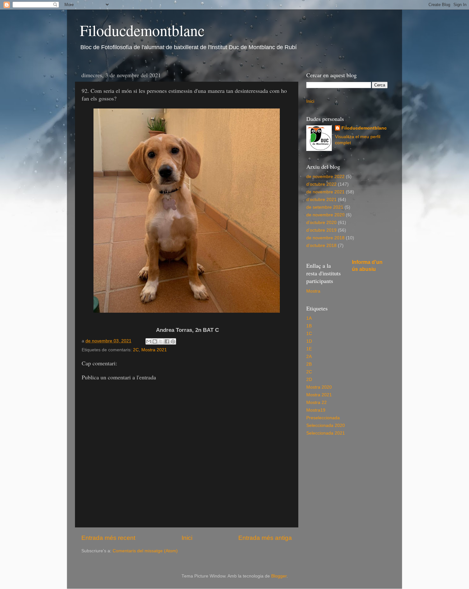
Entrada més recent (108, 537)
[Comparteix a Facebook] (167, 341)
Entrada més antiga (265, 537)
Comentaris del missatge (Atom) (145, 550)
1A (309, 318)
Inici (187, 537)
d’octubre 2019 (321, 230)
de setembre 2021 (324, 207)
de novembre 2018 (325, 237)
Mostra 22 (316, 402)
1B (309, 326)
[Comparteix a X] (161, 341)
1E (309, 349)
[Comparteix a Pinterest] (173, 341)
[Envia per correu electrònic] (148, 341)
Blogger (279, 576)
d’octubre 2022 (321, 184)
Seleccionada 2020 (325, 425)
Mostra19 (315, 410)
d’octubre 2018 (321, 245)
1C (309, 333)
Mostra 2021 (154, 349)
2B (309, 364)
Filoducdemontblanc (142, 30)
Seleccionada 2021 (325, 433)
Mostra (313, 291)
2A (309, 356)
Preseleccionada (323, 417)
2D (309, 379)
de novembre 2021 (325, 192)
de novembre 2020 (325, 214)
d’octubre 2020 (321, 222)
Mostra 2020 (319, 387)
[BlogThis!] (155, 341)
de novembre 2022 (325, 176)
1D (309, 341)
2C (136, 349)
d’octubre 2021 (321, 199)
